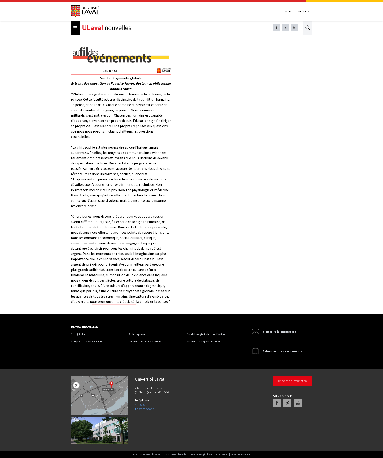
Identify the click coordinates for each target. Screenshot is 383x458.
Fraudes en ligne (240, 454)
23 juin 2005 (110, 71)
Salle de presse (137, 334)
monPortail (303, 11)
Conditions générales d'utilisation (206, 334)
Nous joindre (78, 334)
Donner (286, 11)
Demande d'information (292, 381)
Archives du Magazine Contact (204, 341)
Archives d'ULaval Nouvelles (145, 341)
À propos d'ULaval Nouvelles (87, 341)
